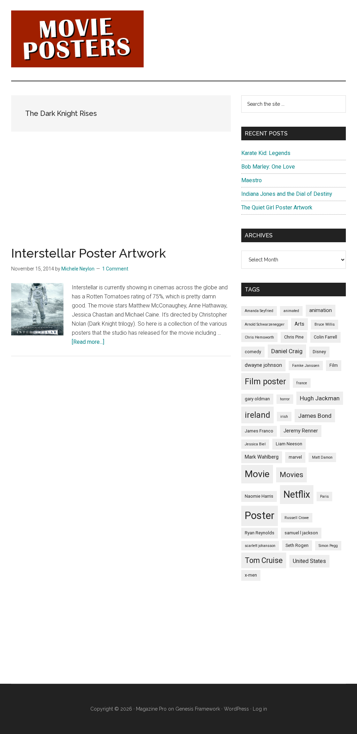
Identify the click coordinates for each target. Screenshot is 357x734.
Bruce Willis (324, 324)
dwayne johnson (263, 365)
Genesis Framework (197, 709)
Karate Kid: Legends (265, 153)
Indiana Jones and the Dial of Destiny (286, 194)
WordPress (236, 709)
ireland (257, 415)
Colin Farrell (325, 337)
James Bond (315, 415)
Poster (259, 515)
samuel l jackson (301, 532)
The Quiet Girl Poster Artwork (276, 207)
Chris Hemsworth (259, 337)
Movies (291, 474)
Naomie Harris (259, 496)
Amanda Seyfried (259, 311)
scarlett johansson (260, 545)
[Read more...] (88, 342)
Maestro (251, 180)
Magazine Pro (151, 709)
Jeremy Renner (300, 431)
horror (285, 399)
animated (291, 311)
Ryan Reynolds (259, 532)
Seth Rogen (297, 545)
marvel (295, 457)
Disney (319, 351)
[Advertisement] (121, 198)
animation (320, 310)
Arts (299, 324)
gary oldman (257, 398)
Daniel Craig (287, 351)
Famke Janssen (305, 365)
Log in (260, 709)
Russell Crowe (296, 518)
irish (284, 416)
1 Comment (115, 269)
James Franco (259, 430)
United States (309, 561)
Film (333, 365)
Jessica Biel (255, 444)
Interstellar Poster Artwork (88, 253)
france (301, 383)
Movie (257, 474)
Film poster (265, 381)
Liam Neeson (289, 443)
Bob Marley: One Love (268, 166)
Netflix (296, 494)
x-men (251, 575)
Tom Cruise (264, 560)
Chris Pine (294, 337)
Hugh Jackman (320, 398)
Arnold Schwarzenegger (264, 324)
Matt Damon (322, 457)
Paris (324, 496)
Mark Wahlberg (262, 457)
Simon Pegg (328, 545)
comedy (253, 351)
